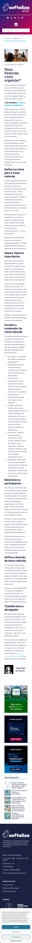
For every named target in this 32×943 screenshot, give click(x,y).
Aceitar (16, 927)
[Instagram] (12, 19)
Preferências (16, 937)
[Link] (23, 19)
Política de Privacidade (16, 940)
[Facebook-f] (8, 19)
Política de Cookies (9, 891)
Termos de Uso (8, 885)
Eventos (7, 64)
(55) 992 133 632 (15, 870)
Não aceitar (16, 932)
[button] (16, 24)
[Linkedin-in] (16, 19)
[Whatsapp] (19, 19)
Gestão (12, 64)
